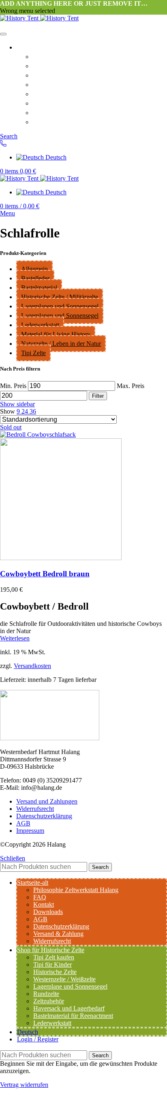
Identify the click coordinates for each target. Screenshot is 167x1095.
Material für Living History (55, 334)
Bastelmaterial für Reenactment (73, 1015)
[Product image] (61, 557)
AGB (40, 93)
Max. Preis (130, 385)
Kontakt (45, 74)
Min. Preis (13, 385)
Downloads (50, 84)
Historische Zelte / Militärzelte (59, 296)
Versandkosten (32, 665)
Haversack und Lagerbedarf (69, 1008)
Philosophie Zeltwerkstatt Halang (87, 56)
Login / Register (37, 1039)
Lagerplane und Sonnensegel (70, 986)
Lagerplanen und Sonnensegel (59, 306)
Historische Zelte (55, 971)
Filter (98, 396)
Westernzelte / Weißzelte (64, 979)
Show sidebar (17, 404)
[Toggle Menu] (3, 34)
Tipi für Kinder (52, 964)
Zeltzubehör (48, 1001)
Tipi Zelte (33, 352)
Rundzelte (46, 993)
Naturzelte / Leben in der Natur (61, 343)
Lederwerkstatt (40, 324)
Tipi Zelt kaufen (53, 957)
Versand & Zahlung (64, 121)
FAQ (40, 65)
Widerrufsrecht (57, 112)
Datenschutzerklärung (68, 102)
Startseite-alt (37, 46)
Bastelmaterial (39, 287)
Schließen (12, 858)
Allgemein (34, 268)
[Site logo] (20, 18)
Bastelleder (35, 278)
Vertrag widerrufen (24, 1084)
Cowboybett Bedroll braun (45, 573)
